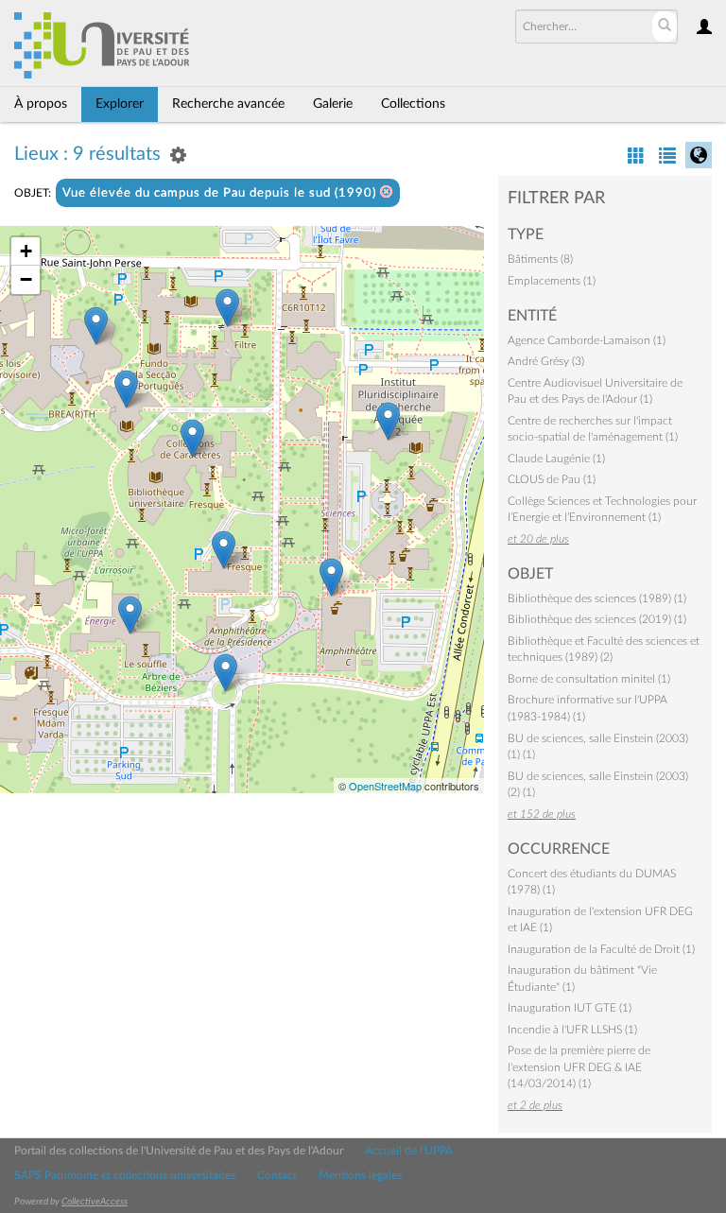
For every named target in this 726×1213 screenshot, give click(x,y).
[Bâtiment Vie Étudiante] (223, 549)
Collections (413, 104)
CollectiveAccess (94, 1201)
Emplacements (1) (552, 280)
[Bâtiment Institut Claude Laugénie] (126, 389)
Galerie (333, 104)
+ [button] (26, 251)
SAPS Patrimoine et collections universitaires (124, 1175)
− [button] (26, 279)
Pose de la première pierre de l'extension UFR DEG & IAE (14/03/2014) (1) (579, 1067)
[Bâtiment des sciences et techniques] (331, 577)
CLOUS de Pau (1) (552, 479)
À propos (40, 104)
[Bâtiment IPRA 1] (388, 421)
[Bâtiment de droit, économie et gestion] (96, 325)
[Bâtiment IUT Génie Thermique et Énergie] (130, 615)
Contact (277, 1175)
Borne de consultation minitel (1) (589, 678)
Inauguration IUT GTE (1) (569, 1008)
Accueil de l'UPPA (409, 1150)
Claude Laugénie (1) (556, 458)
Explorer (119, 104)
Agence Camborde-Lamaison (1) (587, 340)
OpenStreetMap (385, 785)
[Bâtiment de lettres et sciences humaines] (227, 307)
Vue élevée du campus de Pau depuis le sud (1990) (221, 193)
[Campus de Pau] (225, 672)
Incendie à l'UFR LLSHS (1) (572, 1029)
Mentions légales (360, 1175)
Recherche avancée (228, 104)
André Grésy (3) (546, 361)
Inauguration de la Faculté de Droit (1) (601, 949)
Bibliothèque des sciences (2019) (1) (597, 619)
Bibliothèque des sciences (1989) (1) (597, 598)
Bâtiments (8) (540, 259)
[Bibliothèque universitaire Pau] (192, 438)
